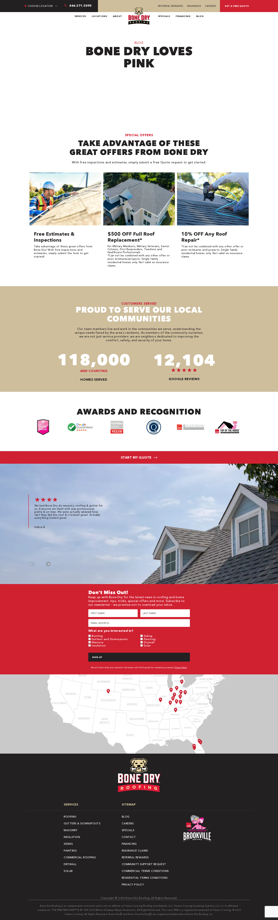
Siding (148, 635)
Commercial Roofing (80, 857)
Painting (150, 639)
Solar (147, 645)
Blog (200, 16)
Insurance (194, 6)
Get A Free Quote (237, 6)
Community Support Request (144, 864)
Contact (129, 837)
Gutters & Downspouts (82, 823)
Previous (32, 564)
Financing (183, 16)
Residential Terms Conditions (145, 877)
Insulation (99, 645)
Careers (210, 6)
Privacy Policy (181, 667)
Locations (99, 16)
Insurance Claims (135, 850)
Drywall (149, 642)
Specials (164, 16)
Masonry (98, 642)
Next (48, 564)
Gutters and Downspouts (110, 639)
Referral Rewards (170, 6)
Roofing (97, 635)
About (117, 16)
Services (80, 16)
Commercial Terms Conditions (145, 871)
